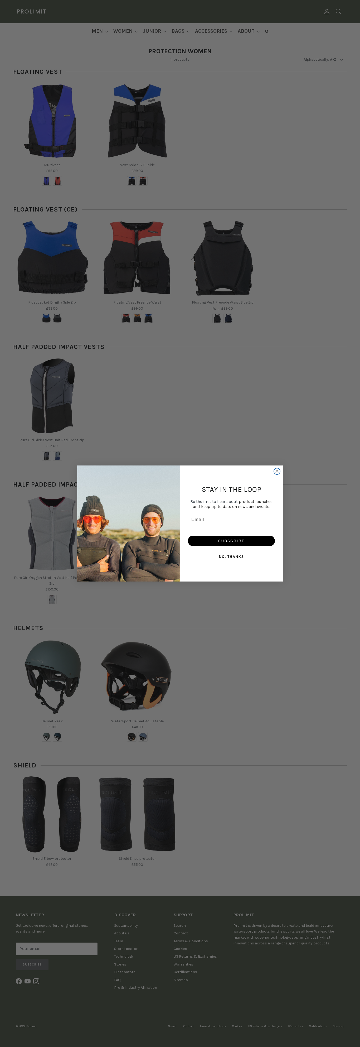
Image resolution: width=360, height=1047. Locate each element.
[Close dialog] (277, 471)
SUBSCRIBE (231, 540)
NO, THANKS (231, 557)
